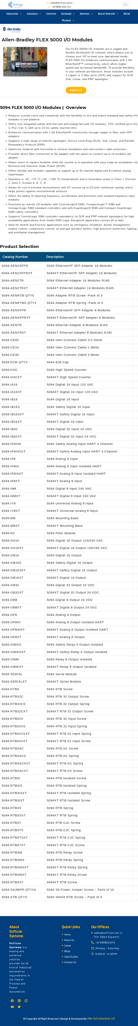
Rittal (127, 13)
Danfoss (85, 13)
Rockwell (66, 13)
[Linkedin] (19, 1001)
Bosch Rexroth (106, 13)
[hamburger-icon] (125, 4)
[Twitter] (19, 1007)
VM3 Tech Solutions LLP (101, 1018)
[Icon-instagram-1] (26, 1001)
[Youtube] (12, 1007)
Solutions (32, 13)
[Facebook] (12, 1001)
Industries (12, 13)
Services (51, 13)
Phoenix (66, 20)
